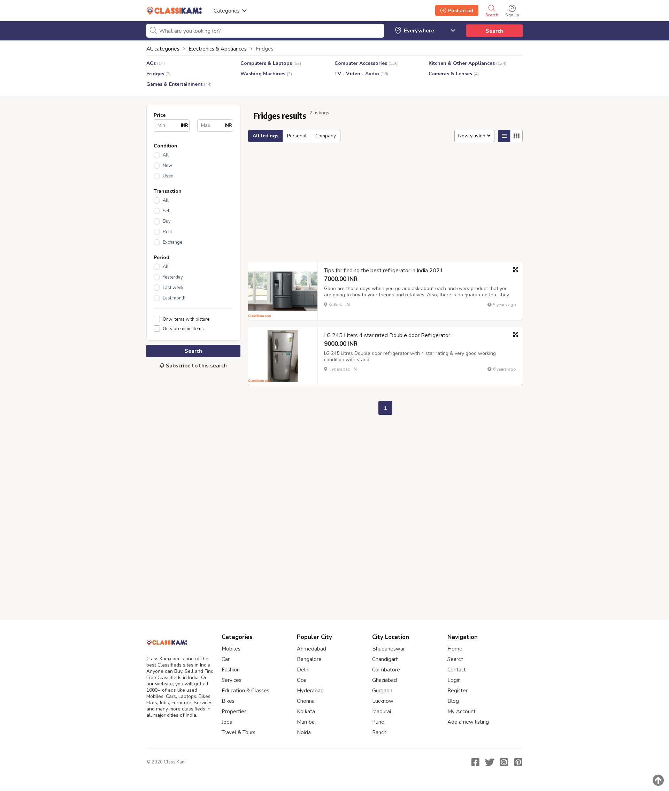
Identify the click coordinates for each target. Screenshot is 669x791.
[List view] (504, 136)
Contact (456, 670)
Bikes (228, 701)
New (167, 165)
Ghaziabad (384, 680)
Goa (302, 680)
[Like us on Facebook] (475, 762)
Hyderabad (310, 690)
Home (454, 649)
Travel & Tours (238, 732)
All (166, 155)
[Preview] (516, 269)
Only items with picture (186, 319)
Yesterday (173, 277)
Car (226, 659)
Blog (453, 701)
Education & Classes (245, 690)
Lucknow (382, 701)
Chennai (306, 701)
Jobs (227, 722)
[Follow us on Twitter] (489, 762)
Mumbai (306, 722)
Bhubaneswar (388, 649)
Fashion (231, 670)
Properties (234, 711)
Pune (378, 722)
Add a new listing (468, 722)
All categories (162, 49)
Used (168, 176)
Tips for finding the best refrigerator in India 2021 (383, 270)
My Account (461, 711)
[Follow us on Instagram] (503, 762)
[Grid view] (516, 136)
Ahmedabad (311, 649)
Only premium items (183, 329)
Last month (174, 298)
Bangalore (309, 659)
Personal (297, 135)
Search (494, 31)
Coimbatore (386, 670)
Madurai (381, 711)
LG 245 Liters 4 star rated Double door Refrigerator (387, 335)
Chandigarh (385, 659)
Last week (173, 287)
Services (231, 680)
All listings (265, 135)
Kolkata (306, 711)
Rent (167, 232)
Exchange (172, 242)
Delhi (303, 670)
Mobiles (231, 649)
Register (457, 690)
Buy (167, 221)
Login (454, 680)
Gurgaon (382, 690)
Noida (304, 732)
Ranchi (379, 732)
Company (325, 135)
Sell (167, 211)
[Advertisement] (193, 490)
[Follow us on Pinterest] (518, 762)
